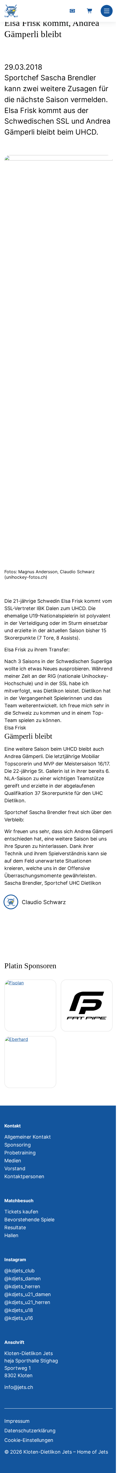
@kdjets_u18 (18, 1310)
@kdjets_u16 (18, 1318)
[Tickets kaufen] (72, 10)
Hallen (11, 1235)
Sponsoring (17, 1145)
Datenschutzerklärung (30, 1430)
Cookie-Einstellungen (28, 1440)
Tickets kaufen (21, 1211)
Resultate (15, 1227)
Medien (12, 1160)
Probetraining (20, 1153)
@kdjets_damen (22, 1278)
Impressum (17, 1421)
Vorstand (14, 1168)
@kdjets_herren (22, 1286)
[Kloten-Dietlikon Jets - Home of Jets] (11, 11)
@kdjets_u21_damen (27, 1294)
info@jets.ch (18, 1387)
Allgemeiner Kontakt (27, 1137)
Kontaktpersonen (24, 1176)
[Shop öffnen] (89, 10)
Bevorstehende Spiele (29, 1219)
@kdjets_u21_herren (27, 1302)
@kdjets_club (19, 1270)
